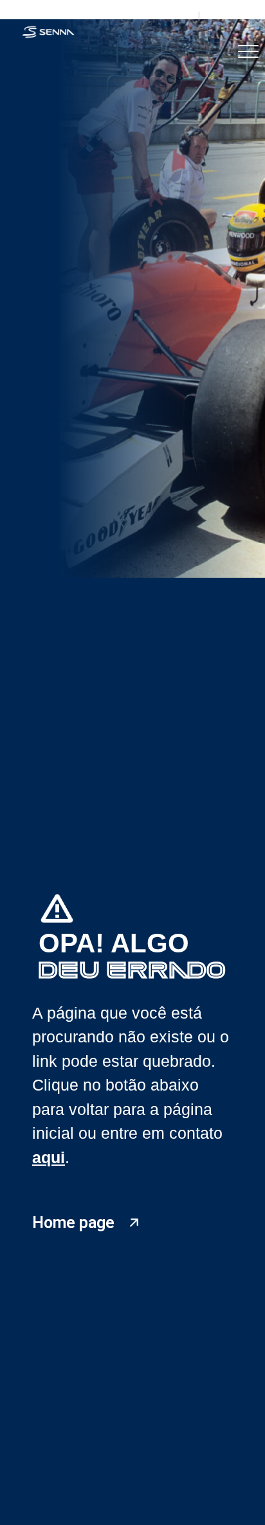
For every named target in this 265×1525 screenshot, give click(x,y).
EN (213, 15)
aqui (48, 1157)
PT (184, 15)
